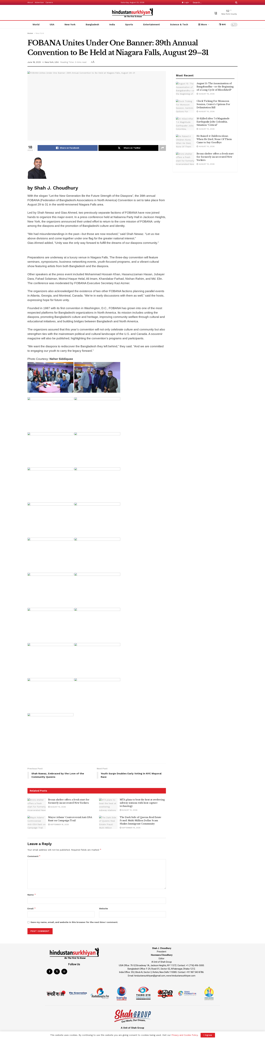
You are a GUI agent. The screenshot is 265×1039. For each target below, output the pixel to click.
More (203, 24)
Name (31, 894)
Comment (33, 856)
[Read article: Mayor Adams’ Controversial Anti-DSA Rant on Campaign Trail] (36, 822)
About (30, 2)
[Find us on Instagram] (64, 971)
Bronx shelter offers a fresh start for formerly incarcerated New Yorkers (215, 156)
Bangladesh (92, 24)
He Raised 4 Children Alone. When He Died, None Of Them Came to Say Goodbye (214, 139)
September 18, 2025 (59, 824)
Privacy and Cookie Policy (184, 1035)
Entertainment (151, 24)
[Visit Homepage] (132, 12)
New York (70, 24)
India (112, 24)
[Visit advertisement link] (96, 251)
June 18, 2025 (34, 62)
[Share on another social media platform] (162, 148)
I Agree (208, 1035)
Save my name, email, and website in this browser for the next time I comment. (74, 922)
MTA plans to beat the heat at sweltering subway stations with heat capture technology (142, 802)
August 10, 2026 (58, 807)
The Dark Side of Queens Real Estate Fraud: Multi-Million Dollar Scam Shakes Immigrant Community (140, 820)
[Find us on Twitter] (57, 971)
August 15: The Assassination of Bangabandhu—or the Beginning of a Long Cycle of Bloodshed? (215, 86)
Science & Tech (179, 24)
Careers (49, 2)
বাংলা (223, 24)
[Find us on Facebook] (49, 971)
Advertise (39, 2)
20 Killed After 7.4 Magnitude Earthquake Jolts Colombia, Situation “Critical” (213, 121)
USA (52, 24)
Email (31, 908)
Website (103, 908)
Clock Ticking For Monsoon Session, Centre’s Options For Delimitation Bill (213, 104)
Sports (129, 24)
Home (30, 33)
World (36, 24)
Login (186, 2)
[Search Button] (236, 2)
